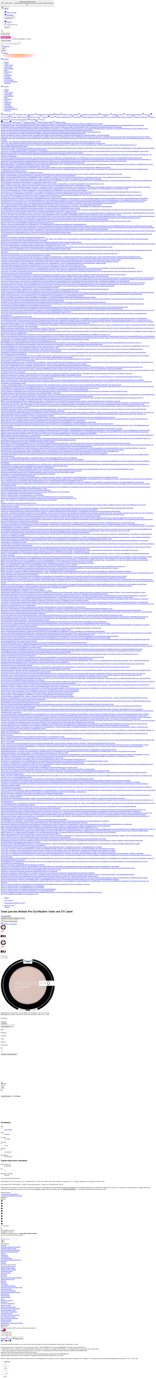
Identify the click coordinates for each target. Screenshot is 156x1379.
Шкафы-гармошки (40, 553)
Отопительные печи (52, 227)
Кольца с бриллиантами (86, 461)
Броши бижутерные (100, 342)
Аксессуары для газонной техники (101, 282)
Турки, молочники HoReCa (126, 432)
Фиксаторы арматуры (126, 230)
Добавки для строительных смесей (120, 221)
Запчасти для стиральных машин (42, 492)
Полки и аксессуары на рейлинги (85, 200)
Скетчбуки (10, 449)
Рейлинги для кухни (102, 200)
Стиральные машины (11, 81)
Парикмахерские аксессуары (17, 350)
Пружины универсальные (147, 230)
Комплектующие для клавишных (28, 457)
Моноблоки (31, 153)
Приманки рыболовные (62, 406)
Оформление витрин (69, 440)
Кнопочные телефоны (18, 521)
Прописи (28, 483)
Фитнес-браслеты (28, 143)
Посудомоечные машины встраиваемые (75, 125)
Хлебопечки (123, 128)
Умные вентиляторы (88, 547)
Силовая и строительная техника (11, 256)
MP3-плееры (66, 532)
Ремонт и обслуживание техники (11, 500)
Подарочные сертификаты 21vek (11, 498)
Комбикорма (120, 292)
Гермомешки (84, 389)
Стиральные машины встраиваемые (43, 505)
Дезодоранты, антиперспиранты (106, 355)
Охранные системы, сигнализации (89, 550)
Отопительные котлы (14, 227)
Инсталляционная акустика (15, 530)
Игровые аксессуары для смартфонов (19, 526)
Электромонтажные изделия (9, 232)
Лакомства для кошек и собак (44, 412)
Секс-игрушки (5, 469)
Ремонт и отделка (117, 114)
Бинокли (17, 453)
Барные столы (19, 169)
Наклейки (101, 428)
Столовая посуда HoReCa (40, 433)
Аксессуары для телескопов (98, 453)
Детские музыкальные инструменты (28, 320)
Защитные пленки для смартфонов (126, 524)
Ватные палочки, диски (51, 347)
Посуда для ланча (69, 200)
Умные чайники (60, 547)
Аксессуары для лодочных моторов (108, 402)
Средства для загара (22, 360)
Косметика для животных (107, 417)
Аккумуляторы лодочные (126, 402)
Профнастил (123, 226)
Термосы (24, 398)
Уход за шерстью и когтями (91, 417)
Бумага (22, 428)
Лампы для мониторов (119, 161)
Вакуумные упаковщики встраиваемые (94, 127)
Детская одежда (19, 338)
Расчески (28, 350)
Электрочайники (29, 132)
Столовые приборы (81, 192)
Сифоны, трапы (105, 213)
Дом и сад (147, 114)
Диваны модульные (75, 164)
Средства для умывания (74, 346)
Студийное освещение (51, 148)
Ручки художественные (55, 448)
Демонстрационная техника (9, 425)
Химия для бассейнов (52, 287)
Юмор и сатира (42, 488)
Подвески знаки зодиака (54, 466)
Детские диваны (86, 164)
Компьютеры (39, 153)
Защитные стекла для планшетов (77, 526)
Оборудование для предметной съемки (113, 148)
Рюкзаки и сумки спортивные (71, 389)
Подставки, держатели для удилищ (119, 406)
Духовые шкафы (40, 125)
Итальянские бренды (14, 344)
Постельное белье (60, 584)
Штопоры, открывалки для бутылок (131, 195)
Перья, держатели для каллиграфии (73, 448)
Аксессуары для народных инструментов (13, 459)
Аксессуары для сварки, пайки (111, 260)
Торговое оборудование (41, 440)
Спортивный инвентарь (8, 386)
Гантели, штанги (49, 380)
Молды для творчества (14, 446)
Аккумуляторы (5, 299)
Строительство (105, 114)
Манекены (116, 451)
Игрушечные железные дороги (130, 318)
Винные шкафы (85, 123)
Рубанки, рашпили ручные (98, 263)
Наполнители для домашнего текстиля (131, 584)
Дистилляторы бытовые (108, 203)
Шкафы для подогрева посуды (53, 127)
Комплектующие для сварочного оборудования (87, 260)
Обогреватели (112, 508)
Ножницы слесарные (71, 261)
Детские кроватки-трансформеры (52, 175)
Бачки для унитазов (17, 214)
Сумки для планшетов (115, 526)
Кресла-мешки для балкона (52, 187)
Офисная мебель (6, 430)
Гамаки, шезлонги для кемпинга (86, 401)
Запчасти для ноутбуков (34, 493)
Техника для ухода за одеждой (10, 505)
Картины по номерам (14, 445)
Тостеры (71, 128)
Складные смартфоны (31, 521)
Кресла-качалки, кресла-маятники (120, 177)
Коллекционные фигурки (76, 161)
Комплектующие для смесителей (82, 214)
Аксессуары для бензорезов (40, 271)
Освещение (4, 573)
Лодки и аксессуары (7, 402)
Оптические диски (79, 162)
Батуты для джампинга (137, 380)
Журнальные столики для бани (70, 185)
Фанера (33, 224)
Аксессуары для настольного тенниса (64, 391)
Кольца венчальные (11, 461)
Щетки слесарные (113, 261)
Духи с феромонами (31, 472)
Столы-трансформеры (69, 175)
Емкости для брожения (108, 201)
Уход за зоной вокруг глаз (59, 346)
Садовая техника (6, 274)
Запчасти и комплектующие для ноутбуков (14, 493)
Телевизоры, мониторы (8, 141)
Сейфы (48, 430)
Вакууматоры (50, 135)
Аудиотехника (5, 529)
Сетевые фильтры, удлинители (128, 537)
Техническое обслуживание (29, 500)
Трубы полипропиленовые (23, 211)
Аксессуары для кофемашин (75, 136)
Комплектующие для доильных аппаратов (82, 292)
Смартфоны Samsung (63, 519)
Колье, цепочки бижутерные (71, 342)
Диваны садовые (96, 164)
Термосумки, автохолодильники (53, 398)
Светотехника (5, 253)
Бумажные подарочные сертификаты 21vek (34, 498)
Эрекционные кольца (127, 469)
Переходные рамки (36, 303)
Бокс (17, 386)
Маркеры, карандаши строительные (65, 266)
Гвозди (27, 230)
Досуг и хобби (111, 117)
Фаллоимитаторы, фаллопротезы (75, 469)
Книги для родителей (137, 482)
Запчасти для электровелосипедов (62, 496)
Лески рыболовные (49, 406)
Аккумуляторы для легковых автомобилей (42, 299)
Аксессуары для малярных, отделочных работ (107, 268)
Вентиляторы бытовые (23, 508)
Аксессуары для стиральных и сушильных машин (56, 514)
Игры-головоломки (46, 443)
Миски (146, 198)
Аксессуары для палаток (18, 394)
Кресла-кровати (84, 552)
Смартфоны (8, 78)
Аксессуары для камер (67, 145)
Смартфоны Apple (39, 519)
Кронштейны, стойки (25, 151)
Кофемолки (64, 132)
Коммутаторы (78, 540)
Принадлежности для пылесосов (33, 513)
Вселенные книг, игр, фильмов (45, 480)
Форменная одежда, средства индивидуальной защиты (17, 373)
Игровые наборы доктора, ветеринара (131, 321)
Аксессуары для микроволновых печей (34, 136)
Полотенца (80, 584)
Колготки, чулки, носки (21, 362)
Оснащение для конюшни (88, 422)
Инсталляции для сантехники (25, 216)
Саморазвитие (31, 479)
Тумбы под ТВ (92, 167)
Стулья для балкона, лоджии (73, 188)
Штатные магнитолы (28, 305)
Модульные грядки (90, 279)
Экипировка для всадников (28, 422)
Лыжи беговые (28, 381)
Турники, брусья (22, 385)
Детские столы (50, 169)
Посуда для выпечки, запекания (10, 193)
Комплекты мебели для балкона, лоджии (31, 187)
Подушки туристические (24, 396)
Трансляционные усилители (33, 530)
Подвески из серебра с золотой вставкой (17, 466)
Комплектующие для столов (31, 180)
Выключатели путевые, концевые (74, 234)
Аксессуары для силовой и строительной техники (16, 271)
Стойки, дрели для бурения (100, 256)
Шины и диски (5, 297)
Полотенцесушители (40, 216)
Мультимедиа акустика (17, 529)
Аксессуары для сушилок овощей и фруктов (61, 138)
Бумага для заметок (30, 428)
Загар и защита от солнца (8, 360)
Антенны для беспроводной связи (16, 542)
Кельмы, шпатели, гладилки (32, 268)
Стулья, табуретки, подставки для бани (28, 185)
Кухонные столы (10, 169)
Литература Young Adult (56, 487)
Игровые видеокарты (80, 159)
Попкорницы (89, 130)
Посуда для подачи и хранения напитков (62, 192)
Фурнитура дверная (63, 242)
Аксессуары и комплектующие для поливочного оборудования (30, 281)
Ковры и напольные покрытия (10, 586)
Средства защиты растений (57, 290)
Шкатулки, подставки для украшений (76, 206)
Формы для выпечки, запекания (30, 193)
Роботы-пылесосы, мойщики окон (47, 511)
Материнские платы (69, 154)
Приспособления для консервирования (75, 201)
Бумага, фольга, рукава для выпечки (80, 193)
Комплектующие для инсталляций (115, 218)
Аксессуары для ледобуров (98, 409)
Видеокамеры (26, 145)
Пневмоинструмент (137, 258)
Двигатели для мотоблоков (56, 282)
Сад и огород (5, 279)
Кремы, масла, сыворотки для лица (20, 346)
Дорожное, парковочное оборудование (99, 308)
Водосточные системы (41, 226)
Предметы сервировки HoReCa (22, 433)
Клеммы (20, 232)
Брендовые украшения (14, 342)
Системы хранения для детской (127, 331)
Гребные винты (139, 402)
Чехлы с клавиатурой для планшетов (56, 526)
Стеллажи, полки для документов (90, 571)
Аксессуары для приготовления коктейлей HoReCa (130, 435)
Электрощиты (24, 234)
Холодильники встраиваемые (54, 125)
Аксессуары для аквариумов (17, 420)
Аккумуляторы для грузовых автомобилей (68, 299)
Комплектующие (6, 154)
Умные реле (146, 543)
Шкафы (15, 553)
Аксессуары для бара (7, 195)
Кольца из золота (136, 461)
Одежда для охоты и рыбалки (106, 362)
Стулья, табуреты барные (40, 174)
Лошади (3, 422)
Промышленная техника (8, 441)
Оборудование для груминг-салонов (50, 417)
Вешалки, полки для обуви (124, 430)
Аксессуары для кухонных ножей (32, 196)
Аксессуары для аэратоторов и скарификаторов (72, 284)
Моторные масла (20, 302)
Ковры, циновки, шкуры (27, 586)
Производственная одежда (79, 269)
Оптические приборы (7, 453)
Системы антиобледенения (122, 227)
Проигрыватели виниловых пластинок (105, 529)
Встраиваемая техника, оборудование (12, 125)
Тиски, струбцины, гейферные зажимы (27, 263)
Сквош (117, 391)
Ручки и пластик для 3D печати (118, 445)
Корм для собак (49, 415)
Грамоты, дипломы (116, 428)
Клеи (100, 247)
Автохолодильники (14, 312)
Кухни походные (89, 183)
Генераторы (35, 256)
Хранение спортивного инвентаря (74, 388)
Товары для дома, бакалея (70, 114)
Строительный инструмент (133, 114)
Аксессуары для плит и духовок (47, 517)
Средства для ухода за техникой (134, 517)
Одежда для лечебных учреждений (121, 373)
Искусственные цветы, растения (59, 577)
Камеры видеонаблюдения (26, 550)
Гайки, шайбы (70, 230)
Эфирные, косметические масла (32, 341)
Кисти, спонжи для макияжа (50, 365)
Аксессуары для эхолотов (130, 409)
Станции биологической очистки (115, 278)
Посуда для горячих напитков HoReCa (68, 432)
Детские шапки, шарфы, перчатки (105, 338)
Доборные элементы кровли (86, 226)
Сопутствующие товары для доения (106, 292)
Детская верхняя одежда (87, 338)
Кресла (3, 552)
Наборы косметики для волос (81, 349)
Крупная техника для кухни (9, 123)
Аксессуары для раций (132, 438)
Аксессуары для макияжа (8, 365)
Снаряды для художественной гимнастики (73, 386)
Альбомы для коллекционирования (75, 446)
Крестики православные (64, 464)
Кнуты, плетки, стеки (39, 470)
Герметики (28, 247)
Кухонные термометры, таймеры (64, 198)
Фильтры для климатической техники (63, 516)
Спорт (52, 117)
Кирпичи (26, 222)
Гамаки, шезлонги (58, 183)
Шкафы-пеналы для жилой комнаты (57, 553)
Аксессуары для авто (7, 310)
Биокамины (8, 509)
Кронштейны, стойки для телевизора (45, 565)
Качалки (105, 331)
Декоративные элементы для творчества (33, 446)
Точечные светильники (55, 253)
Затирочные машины (115, 256)
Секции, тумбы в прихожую (23, 179)
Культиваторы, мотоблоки (51, 274)
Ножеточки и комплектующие (52, 196)
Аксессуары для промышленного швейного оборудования (23, 514)
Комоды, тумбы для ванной (60, 167)
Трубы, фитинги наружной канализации (80, 219)
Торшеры (32, 573)
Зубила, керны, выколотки (99, 261)
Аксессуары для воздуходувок (124, 284)
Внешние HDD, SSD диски (35, 162)
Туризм (3, 394)
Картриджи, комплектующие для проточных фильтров (79, 209)
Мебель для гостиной (7, 560)
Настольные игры (19, 443)
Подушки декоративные (97, 584)
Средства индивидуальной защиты (31, 269)
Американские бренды (52, 344)
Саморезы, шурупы (19, 230)
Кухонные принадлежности (9, 198)
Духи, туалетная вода (15, 341)
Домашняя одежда (71, 362)
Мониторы (25, 141)
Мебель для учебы (6, 569)
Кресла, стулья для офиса (46, 571)
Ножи (20, 196)
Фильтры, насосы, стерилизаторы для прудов (75, 278)
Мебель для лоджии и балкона (10, 187)
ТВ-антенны (68, 151)
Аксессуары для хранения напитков (41, 195)
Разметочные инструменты (25, 266)
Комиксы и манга (69, 487)
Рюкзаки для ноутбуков (78, 158)
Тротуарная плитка (48, 222)
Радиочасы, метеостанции (32, 529)
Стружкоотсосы (61, 258)
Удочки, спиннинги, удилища (20, 406)
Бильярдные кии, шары (24, 393)
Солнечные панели (58, 300)
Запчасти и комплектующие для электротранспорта (16, 496)
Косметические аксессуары (67, 365)
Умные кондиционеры (101, 547)
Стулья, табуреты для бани (122, 558)
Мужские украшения (112, 342)
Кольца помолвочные (36, 461)
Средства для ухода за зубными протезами (133, 370)
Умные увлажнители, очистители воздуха (134, 547)
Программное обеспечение (134, 158)
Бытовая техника (8, 114)
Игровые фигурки (27, 321)
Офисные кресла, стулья (18, 430)
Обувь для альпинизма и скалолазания (109, 394)
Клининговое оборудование (24, 441)
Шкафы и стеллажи (7, 553)
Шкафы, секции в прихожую (94, 553)
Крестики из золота (38, 464)
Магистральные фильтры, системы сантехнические (111, 209)
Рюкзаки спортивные (38, 396)
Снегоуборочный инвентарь (100, 289)
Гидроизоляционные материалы (105, 226)
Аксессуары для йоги (21, 380)
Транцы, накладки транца (89, 402)
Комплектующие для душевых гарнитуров (36, 214)
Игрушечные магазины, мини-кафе (83, 321)
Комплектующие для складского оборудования (19, 440)
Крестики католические (79, 464)
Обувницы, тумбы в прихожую (42, 167)
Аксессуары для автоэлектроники (11, 313)
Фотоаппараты (17, 145)
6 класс (43, 483)
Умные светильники (119, 543)
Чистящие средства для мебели (18, 581)
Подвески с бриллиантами (38, 466)
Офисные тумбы (106, 571)
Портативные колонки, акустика (42, 532)
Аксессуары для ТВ (85, 151)
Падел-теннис (123, 391)
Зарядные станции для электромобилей (20, 300)
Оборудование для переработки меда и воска (56, 295)
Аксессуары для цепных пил (121, 282)
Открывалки (90, 201)
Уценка (6, 62)
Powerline (97, 540)
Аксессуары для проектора (99, 151)
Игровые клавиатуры (128, 159)
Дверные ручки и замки (39, 242)
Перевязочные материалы (60, 376)
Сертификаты (34, 119)
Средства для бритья (84, 359)
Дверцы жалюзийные (124, 187)
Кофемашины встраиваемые (119, 125)
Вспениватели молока (74, 132)
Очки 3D (110, 151)
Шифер (117, 226)
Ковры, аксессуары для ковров (44, 586)
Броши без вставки (22, 467)
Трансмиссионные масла (33, 302)
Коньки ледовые (19, 381)
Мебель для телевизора (8, 565)
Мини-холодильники (96, 123)
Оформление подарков (73, 208)
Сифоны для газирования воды (91, 132)
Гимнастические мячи (78, 380)
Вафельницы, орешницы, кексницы (109, 128)
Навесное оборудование (40, 282)
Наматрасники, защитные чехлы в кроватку (105, 568)
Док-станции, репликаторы (84, 539)
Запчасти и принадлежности (19, 119)
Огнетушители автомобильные (29, 308)
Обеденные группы (12, 171)
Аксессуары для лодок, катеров (54, 404)
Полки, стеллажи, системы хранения (58, 177)
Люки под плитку (22, 255)
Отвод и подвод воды (53, 216)
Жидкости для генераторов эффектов (114, 454)
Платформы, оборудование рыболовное (21, 410)
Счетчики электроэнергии (27, 237)
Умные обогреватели (114, 547)
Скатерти (87, 584)
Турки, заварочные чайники (9, 205)
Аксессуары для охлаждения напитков (90, 195)
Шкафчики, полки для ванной (56, 561)
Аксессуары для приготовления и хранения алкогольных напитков (27, 203)
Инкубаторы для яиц (28, 292)
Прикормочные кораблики (41, 410)
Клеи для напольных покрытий (60, 247)
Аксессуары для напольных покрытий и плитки (15, 239)
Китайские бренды (26, 344)
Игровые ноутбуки (53, 159)
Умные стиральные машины (46, 547)
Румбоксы (71, 325)
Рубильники (114, 234)
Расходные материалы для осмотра (22, 378)
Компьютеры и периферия (45, 114)
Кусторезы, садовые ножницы (68, 274)
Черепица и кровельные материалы (23, 226)
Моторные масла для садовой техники (46, 284)
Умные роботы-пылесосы (18, 547)
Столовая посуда (92, 192)
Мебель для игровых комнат (94, 331)
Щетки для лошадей (74, 422)
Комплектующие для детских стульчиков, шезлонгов (39, 329)
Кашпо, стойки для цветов (17, 577)
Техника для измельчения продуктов (12, 133)
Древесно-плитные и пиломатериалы (12, 224)
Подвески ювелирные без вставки (118, 464)
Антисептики (93, 373)
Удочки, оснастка (6, 406)
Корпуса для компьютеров (97, 154)
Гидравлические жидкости (98, 302)
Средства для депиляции (46, 359)
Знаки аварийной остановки (78, 308)
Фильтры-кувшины (96, 205)
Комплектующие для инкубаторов (45, 292)
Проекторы (65, 141)
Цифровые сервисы (7, 503)
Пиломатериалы (81, 224)
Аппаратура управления (102, 234)
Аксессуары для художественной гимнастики (100, 386)
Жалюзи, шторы (6, 576)
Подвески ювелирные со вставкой (97, 464)
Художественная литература (9, 487)
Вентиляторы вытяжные (64, 509)
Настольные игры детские (25, 325)
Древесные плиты (70, 224)
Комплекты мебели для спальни (28, 563)
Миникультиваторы (62, 276)
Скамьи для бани (45, 185)
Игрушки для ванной (80, 320)
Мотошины (62, 297)
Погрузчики (136, 256)
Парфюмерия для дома (49, 341)
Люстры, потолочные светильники (18, 573)
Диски (57, 297)
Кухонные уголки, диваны (60, 164)
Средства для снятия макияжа (100, 346)
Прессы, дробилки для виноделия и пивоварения (85, 203)
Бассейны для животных (14, 415)
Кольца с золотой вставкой (123, 461)
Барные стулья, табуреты (29, 558)
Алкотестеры (16, 308)
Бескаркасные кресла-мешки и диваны (129, 164)
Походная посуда (68, 398)
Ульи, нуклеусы (21, 295)
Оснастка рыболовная (102, 406)
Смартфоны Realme (134, 519)
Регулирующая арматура (17, 218)
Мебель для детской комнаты (10, 334)
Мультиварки (45, 128)
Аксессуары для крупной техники (11, 517)
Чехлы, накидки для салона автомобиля (45, 310)
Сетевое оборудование (8, 540)
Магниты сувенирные (101, 206)
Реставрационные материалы (38, 240)
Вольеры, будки (34, 414)
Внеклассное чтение (19, 483)
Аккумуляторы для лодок (109, 299)
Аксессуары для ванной (85, 561)
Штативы (11, 146)
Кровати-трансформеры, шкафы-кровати (129, 556)
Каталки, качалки (18, 336)
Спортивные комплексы (34, 385)
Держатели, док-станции (92, 534)
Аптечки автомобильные (47, 308)
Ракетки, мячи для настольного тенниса (29, 391)
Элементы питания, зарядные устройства (56, 534)
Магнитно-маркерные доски (26, 425)
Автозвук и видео (6, 303)
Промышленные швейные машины (44, 441)
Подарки (3, 208)
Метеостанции (76, 509)
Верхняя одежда (61, 362)
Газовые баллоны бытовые (89, 509)
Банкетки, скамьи (81, 179)
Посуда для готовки (7, 190)
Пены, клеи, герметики (8, 247)
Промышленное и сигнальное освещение (22, 253)
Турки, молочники (56, 205)
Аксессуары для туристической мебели (68, 399)
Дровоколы (23, 276)
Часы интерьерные (43, 577)
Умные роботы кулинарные (73, 547)
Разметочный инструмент (9, 266)
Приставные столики (133, 169)
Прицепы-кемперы (87, 396)
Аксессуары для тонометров (95, 368)
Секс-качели (78, 470)
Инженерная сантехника (8, 216)
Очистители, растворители (78, 247)
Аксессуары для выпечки (61, 193)
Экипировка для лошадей (45, 422)
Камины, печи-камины (38, 227)
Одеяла (26, 584)
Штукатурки (42, 221)
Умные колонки (57, 532)
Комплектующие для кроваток (13, 329)
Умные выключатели (96, 543)
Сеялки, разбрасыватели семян (36, 276)
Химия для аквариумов (131, 419)
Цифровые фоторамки (20, 146)
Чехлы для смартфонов (87, 524)
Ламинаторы (23, 423)
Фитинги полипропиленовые (41, 211)
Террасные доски (60, 224)
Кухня (3, 172)
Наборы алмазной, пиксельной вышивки (33, 445)
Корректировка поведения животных (120, 414)
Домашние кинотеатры (71, 529)
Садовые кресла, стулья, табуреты (104, 558)
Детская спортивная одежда (124, 338)
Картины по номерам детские (126, 325)
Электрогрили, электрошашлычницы (86, 128)
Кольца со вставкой (62, 461)
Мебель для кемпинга (7, 401)
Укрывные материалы (57, 281)
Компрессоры (22, 258)
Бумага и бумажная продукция (10, 428)
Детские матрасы (75, 334)
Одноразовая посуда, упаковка (117, 200)
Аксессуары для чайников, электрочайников (76, 205)
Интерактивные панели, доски (44, 425)
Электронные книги (33, 522)
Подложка (33, 239)
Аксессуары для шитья (106, 451)
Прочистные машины (35, 219)
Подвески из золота (135, 464)
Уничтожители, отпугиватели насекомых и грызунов (126, 279)
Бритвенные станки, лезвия (30, 359)
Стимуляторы (90, 469)
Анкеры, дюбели (34, 230)
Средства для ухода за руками (65, 355)
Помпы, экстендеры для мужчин (104, 469)
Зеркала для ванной (72, 561)
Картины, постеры (18, 206)
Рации (33, 438)
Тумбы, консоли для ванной (21, 561)
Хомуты (98, 230)
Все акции (5, 59)
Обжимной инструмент (28, 265)
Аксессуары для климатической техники (87, 516)
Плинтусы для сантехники (91, 213)
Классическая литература (41, 487)
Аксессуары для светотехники (86, 253)
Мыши (26, 537)
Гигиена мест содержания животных (97, 414)
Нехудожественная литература (10, 479)
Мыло (11, 355)
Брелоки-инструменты (126, 398)
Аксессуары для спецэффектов (135, 454)
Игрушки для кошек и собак (83, 412)
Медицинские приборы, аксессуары (12, 367)
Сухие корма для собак (12, 412)
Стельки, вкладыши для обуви (61, 363)
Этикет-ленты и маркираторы (94, 438)
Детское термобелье (139, 338)
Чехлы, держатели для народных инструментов (40, 459)
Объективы (51, 145)
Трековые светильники (69, 253)
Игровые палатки (36, 331)
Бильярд (3, 393)
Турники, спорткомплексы (9, 385)
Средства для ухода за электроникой (124, 151)
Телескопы (31, 453)
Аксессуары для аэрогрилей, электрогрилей (105, 138)
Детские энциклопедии (63, 482)
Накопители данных (7, 162)
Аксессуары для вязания (62, 451)
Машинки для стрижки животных (72, 417)
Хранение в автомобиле (132, 310)
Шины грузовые (39, 297)
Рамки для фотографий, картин (42, 206)
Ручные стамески (84, 263)
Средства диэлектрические (31, 232)
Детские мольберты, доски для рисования (24, 326)
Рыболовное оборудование (9, 409)
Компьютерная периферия (9, 537)
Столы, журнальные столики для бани (115, 169)
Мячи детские (65, 323)
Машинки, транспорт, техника (93, 318)
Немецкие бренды (77, 344)
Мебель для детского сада (102, 334)
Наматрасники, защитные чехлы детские (96, 566)
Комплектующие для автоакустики (80, 303)
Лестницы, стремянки (21, 289)
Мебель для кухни (6, 174)
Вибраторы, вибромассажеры (19, 469)
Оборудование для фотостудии (10, 148)
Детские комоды (54, 334)
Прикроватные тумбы (26, 167)
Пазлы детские (37, 325)
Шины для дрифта (49, 297)
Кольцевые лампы (25, 148)
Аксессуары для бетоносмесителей (59, 271)
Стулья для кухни (27, 174)
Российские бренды (89, 344)
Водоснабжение (6, 209)
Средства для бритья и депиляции (11, 359)
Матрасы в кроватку (40, 328)
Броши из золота (33, 467)
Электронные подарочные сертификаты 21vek (62, 498)
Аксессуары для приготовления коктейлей (65, 195)
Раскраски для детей (92, 482)
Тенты (47, 396)
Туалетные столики (61, 169)
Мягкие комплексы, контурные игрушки (108, 385)
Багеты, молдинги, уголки (57, 245)
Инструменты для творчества (55, 446)
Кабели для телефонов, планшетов (18, 527)
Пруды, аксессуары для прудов (52, 278)
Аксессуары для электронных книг (124, 522)
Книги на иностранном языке (99, 487)
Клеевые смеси (26, 221)
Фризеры (11, 130)
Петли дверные (52, 242)
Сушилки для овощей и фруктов (36, 135)
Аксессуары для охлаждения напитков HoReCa (99, 435)
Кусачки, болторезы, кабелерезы (62, 265)
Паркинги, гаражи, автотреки (112, 318)
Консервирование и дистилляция (11, 201)
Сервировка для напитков (22, 195)
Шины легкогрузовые (27, 297)
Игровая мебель (5, 166)
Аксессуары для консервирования (52, 201)
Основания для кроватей (90, 556)
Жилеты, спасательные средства (134, 404)
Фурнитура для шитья (92, 451)
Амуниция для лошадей (13, 422)
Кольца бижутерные (56, 342)
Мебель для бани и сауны (8, 185)
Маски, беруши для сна (112, 584)
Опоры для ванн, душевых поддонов (55, 213)
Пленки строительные (128, 268)
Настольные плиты (74, 123)
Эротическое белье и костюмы (10, 474)
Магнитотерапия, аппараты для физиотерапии (85, 367)
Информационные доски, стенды (127, 425)
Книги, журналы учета (85, 428)
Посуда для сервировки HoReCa (33, 432)
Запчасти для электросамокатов (42, 496)
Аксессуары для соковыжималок (129, 138)
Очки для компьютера (64, 158)
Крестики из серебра (50, 464)
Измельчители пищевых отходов (34, 127)
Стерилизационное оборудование (110, 511)
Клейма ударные (81, 266)
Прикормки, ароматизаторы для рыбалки (82, 406)
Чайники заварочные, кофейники (28, 205)
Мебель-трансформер (7, 175)
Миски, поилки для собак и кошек (102, 412)
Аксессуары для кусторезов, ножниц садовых (20, 284)
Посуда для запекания (46, 193)
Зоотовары (76, 117)
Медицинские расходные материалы (12, 376)
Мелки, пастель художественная (124, 448)
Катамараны (35, 402)
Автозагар (32, 360)
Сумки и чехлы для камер (82, 145)
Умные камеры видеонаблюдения (56, 543)
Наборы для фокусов (54, 323)
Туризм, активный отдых (63, 117)
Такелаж (51, 256)
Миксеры (68, 133)
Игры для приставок (27, 159)
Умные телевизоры (31, 547)
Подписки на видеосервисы (55, 151)
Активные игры (74, 323)
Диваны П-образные (46, 164)
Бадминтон (79, 391)
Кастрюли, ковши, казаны (39, 190)
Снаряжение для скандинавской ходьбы (48, 386)
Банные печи (62, 227)
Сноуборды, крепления (104, 381)
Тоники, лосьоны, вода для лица (41, 346)
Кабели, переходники (142, 151)
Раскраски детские (48, 325)
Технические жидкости (8, 302)
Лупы (36, 453)
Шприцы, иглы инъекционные (99, 376)
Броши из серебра (43, 467)
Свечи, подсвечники (92, 577)
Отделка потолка (6, 245)
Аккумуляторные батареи (76, 534)
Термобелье (32, 362)
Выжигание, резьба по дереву (83, 325)
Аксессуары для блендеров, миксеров (35, 138)
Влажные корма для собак (27, 412)
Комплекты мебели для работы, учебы (61, 430)
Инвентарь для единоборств (27, 386)
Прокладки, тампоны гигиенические (22, 375)
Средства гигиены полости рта (49, 370)
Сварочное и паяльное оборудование (12, 260)
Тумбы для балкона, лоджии (34, 188)
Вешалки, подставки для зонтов (66, 179)
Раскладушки (112, 556)
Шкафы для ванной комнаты (135, 553)
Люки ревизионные (10, 255)
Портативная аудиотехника (9, 532)
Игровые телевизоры (105, 159)
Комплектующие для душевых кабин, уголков (107, 214)
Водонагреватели (16, 209)
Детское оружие (16, 321)
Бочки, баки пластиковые (71, 281)
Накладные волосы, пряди (53, 350)
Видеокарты (40, 154)
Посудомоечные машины (60, 123)
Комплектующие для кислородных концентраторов (63, 368)
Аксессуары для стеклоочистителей (113, 514)
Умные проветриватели (21, 548)
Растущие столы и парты (96, 169)
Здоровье (45, 117)
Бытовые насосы (26, 209)
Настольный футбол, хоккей (65, 443)
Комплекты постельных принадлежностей (41, 584)
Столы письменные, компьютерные (35, 169)
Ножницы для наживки (57, 410)
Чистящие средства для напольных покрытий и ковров (45, 581)
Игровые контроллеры (41, 159)
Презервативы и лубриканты (10, 475)
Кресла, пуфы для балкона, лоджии (92, 188)
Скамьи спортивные (48, 385)
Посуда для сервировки (104, 192)
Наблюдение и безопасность (9, 550)
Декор (2, 577)
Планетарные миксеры (58, 133)
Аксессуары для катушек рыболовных (17, 407)
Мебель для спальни (7, 563)
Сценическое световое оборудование (60, 454)
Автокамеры (92, 297)
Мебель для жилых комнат (9, 177)
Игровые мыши (116, 159)
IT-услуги (33, 503)
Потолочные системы (18, 245)
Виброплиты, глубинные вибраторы (65, 256)
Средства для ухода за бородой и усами (120, 349)
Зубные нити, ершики (74, 370)
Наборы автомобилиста (62, 308)
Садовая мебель (5, 183)
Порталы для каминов (49, 509)
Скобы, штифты (45, 230)
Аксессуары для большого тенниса (104, 391)
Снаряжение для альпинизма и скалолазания (134, 394)
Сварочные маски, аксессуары (63, 260)
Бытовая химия (5, 579)
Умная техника (5, 547)
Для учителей (100, 483)
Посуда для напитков (25, 192)
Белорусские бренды (65, 344)
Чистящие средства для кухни (135, 579)
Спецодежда (91, 269)
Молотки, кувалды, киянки (62, 263)
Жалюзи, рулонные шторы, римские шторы (24, 576)
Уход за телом (5, 355)
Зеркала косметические (83, 365)
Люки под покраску (44, 255)
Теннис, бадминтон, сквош (9, 391)
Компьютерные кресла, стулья (46, 558)
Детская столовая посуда (133, 192)
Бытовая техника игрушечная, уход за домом (128, 320)
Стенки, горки (21, 553)
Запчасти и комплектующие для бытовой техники (16, 492)
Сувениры (4, 206)
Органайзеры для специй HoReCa (108, 432)
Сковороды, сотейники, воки (22, 190)
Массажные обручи (91, 380)
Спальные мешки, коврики (34, 394)
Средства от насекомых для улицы (21, 399)
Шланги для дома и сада (48, 279)
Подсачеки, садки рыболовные (74, 409)
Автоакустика (26, 303)
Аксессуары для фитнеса (36, 380)
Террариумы (101, 419)
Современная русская (14, 488)
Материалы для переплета (73, 423)
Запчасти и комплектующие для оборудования (139, 278)
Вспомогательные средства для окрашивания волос (72, 352)
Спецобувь (98, 269)
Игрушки (3, 318)
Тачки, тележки (33, 289)
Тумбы (17, 167)
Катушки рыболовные (36, 406)
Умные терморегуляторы (24, 545)
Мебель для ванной (7, 561)
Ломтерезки (81, 133)
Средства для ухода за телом (30, 355)
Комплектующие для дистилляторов (59, 203)
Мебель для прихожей (7, 179)
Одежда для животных (66, 414)
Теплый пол (99, 227)
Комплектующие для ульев (34, 295)
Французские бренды (38, 344)
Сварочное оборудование (31, 260)
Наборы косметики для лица (35, 347)
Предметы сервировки (119, 192)
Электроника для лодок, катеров (35, 404)
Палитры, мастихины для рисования (112, 449)
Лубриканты (7, 378)
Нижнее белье (10, 362)
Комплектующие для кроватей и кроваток (71, 180)
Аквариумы (15, 419)
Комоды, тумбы (5, 167)
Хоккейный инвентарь (75, 381)
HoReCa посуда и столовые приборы (12, 432)
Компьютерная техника (8, 153)
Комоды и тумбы (84, 177)
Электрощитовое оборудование (10, 234)
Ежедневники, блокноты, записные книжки (49, 428)
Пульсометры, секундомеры (24, 389)
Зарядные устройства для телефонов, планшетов (41, 524)
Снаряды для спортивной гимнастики (126, 386)
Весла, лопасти (76, 402)
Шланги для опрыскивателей (120, 281)
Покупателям (8, 18)
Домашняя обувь (10, 363)
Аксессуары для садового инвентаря (61, 289)
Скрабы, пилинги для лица (118, 346)
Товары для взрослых (141, 117)
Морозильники (48, 123)
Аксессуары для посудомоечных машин (89, 517)
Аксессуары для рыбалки (115, 409)
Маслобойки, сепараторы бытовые (98, 135)
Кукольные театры (11, 320)
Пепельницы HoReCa (12, 436)
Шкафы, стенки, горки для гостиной (61, 560)
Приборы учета (5, 237)
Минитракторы (51, 276)
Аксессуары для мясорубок (15, 138)
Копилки (10, 206)
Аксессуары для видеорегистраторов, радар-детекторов (99, 313)
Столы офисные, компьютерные (36, 430)
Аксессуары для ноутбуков (49, 158)
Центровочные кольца (81, 297)
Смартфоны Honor (75, 519)
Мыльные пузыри (66, 321)
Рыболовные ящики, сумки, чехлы (54, 409)
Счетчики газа (14, 237)
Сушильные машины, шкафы (104, 505)
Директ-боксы (44, 454)
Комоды (12, 167)
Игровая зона (5, 159)
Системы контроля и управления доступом (113, 550)
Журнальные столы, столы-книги (100, 177)
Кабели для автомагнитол (43, 305)
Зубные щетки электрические (23, 370)
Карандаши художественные (39, 448)
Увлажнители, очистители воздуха (83, 508)
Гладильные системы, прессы (122, 505)
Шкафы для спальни (88, 563)
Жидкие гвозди (20, 247)
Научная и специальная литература (136, 479)
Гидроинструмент (127, 256)
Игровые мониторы (93, 159)
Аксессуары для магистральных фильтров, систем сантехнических (78, 218)
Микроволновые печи (34, 128)
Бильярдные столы (11, 393)
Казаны (54, 399)
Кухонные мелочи (138, 198)
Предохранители (123, 234)
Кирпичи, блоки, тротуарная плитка (12, 222)
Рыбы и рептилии (6, 419)
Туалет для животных (130, 412)
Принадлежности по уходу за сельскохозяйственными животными (27, 294)
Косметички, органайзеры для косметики (29, 365)
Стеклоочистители (94, 511)
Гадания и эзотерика (123, 443)
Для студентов (91, 483)
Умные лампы (86, 543)
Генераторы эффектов (78, 454)
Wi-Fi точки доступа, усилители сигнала (46, 540)
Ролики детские (93, 336)
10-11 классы (63, 483)
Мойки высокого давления (76, 276)
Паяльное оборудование (46, 260)
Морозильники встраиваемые (15, 127)
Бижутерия (4, 342)
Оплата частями (11, 12)
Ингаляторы (33, 367)
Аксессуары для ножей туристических (98, 398)
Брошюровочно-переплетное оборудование (40, 423)
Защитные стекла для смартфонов (104, 524)
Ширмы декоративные (118, 577)
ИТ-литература (40, 479)
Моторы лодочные (45, 402)
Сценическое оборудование (9, 454)
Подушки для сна (18, 584)
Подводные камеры (38, 409)
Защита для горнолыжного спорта (15, 383)
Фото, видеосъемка (7, 145)
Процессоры (109, 154)
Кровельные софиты (71, 226)
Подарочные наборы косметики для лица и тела (39, 208)
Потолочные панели (31, 245)
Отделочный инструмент (8, 268)
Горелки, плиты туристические (51, 394)
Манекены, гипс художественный (86, 449)
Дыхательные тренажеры (45, 367)
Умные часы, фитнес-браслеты (56, 143)
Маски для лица (86, 346)
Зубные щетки (63, 370)
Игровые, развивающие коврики (64, 320)
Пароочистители (63, 511)
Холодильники (9, 80)
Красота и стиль (35, 117)
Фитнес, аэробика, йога (8, 380)
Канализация (5, 219)
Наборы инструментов (22, 261)
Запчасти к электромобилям (146, 336)
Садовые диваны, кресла (18, 183)
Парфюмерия (5, 341)
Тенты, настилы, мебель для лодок (61, 402)
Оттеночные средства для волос (98, 352)
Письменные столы (32, 569)
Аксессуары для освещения (29, 574)
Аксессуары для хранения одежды (142, 362)
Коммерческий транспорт (9, 316)
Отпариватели (63, 505)
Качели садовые (69, 183)
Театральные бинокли (44, 453)
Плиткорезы (20, 268)
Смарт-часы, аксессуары (8, 143)
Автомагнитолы (17, 303)
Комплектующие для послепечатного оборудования (97, 423)
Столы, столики (17, 174)
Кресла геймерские (16, 166)
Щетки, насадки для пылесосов (52, 513)
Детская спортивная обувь (32, 339)
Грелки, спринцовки (115, 376)
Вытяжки (30, 123)
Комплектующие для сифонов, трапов (60, 214)
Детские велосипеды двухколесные (34, 336)
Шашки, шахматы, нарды (32, 443)
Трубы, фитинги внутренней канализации (55, 219)
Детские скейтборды (82, 336)
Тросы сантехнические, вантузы (19, 219)
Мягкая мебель (5, 164)
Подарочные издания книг (116, 487)
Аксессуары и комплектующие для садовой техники (17, 282)
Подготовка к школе (130, 483)
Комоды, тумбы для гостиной (41, 560)
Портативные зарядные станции (42, 300)
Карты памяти (43, 145)
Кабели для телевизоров (39, 151)
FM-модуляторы (47, 303)
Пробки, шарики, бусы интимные (38, 469)
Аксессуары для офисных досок (82, 425)
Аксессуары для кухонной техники (11, 136)
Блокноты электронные (70, 428)
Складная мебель (77, 394)
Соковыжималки (55, 132)
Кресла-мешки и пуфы (16, 552)
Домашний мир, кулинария (86, 479)
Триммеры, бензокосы (18, 274)
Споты (69, 573)
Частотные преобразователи (137, 234)
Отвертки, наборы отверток (56, 261)
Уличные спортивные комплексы (65, 385)
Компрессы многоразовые (65, 357)
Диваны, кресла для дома (25, 177)
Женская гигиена (6, 375)
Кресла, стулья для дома (120, 560)
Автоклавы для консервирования (38, 130)
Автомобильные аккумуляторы (19, 299)
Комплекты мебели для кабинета (121, 571)
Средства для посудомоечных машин (112, 517)
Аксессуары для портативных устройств (13, 534)
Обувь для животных (79, 414)
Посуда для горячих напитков (41, 192)
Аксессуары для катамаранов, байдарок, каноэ (110, 404)
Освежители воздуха (88, 581)
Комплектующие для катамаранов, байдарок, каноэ (80, 404)
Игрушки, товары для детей (19, 117)
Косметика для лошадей (60, 422)
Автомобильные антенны (82, 307)
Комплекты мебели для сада (44, 183)
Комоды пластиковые (104, 167)
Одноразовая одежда (104, 373)
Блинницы (17, 130)
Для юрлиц (9, 15)
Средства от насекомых (102, 581)
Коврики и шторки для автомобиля (68, 310)
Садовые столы (83, 169)
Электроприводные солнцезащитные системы (112, 576)
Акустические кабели (86, 530)
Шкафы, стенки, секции (40, 177)
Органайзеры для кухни (41, 200)
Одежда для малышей (62, 339)
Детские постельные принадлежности (58, 328)
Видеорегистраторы (18, 307)
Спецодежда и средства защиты (10, 269)
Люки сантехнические (51, 218)
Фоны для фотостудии (38, 148)
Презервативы (126, 376)
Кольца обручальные (23, 461)
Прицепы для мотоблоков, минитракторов (77, 282)
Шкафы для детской (25, 334)
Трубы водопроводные (67, 216)
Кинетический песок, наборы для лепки (105, 325)
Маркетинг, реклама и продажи (22, 477)
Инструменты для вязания (47, 451)
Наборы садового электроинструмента (96, 276)
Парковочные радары (96, 307)
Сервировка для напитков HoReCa (74, 435)
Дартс (75, 443)
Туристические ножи (79, 398)
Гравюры (99, 445)
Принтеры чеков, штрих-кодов (62, 438)
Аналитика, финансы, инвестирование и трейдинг (64, 477)
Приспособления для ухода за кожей (16, 347)
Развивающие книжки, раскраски (45, 482)
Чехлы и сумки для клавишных (67, 457)
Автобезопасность (6, 308)
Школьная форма (29, 338)
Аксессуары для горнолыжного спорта (123, 381)
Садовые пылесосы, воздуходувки (109, 274)
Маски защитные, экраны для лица (45, 373)
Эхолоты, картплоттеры (24, 409)
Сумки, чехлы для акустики (121, 530)
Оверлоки (92, 505)
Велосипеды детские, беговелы (54, 336)
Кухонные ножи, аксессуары (9, 196)
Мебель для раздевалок (13, 388)
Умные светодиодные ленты (134, 543)
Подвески (4, 464)
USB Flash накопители (20, 162)
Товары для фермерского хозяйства (11, 292)
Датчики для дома (72, 550)
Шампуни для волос (17, 349)
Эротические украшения (47, 474)
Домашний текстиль (7, 584)
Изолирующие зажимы (64, 232)
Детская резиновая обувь (48, 339)
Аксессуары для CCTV (41, 550)
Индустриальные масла (69, 302)
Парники (58, 279)
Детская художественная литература (24, 482)
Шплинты (136, 230)
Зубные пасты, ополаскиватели (90, 370)
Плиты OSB (27, 224)
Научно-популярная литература (54, 479)
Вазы (70, 577)
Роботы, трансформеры (58, 318)
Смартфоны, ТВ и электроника (25, 114)
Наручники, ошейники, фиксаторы (22, 470)
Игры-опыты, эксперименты (39, 323)
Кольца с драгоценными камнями (104, 461)
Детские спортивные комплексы (75, 331)
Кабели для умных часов (97, 143)
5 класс (39, 483)
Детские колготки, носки (58, 338)
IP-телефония (120, 540)
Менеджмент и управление (40, 477)
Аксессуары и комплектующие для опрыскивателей (95, 281)
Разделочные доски (48, 198)
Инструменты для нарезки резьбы (43, 266)
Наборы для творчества (61, 325)
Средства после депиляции (62, 359)
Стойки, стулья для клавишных (48, 457)
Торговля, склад (6, 438)
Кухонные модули (22, 172)
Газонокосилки (38, 274)
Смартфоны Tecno (122, 519)
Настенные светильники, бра (80, 573)
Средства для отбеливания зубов (110, 370)
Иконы (110, 206)
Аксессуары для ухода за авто (29, 312)
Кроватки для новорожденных (43, 556)
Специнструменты (78, 265)
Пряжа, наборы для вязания (30, 451)
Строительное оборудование (9, 258)
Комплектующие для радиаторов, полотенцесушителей (123, 216)
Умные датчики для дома (74, 543)
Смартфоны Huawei (87, 519)
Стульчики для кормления (96, 174)
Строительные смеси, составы (77, 221)
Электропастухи (60, 294)
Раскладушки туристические (72, 396)
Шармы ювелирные (13, 464)
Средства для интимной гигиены (44, 375)
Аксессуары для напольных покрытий (17, 240)
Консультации (25, 500)
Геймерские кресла (61, 558)
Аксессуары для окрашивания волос (15, 354)
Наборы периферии (47, 537)
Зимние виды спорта (7, 381)
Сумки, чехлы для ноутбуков (94, 158)
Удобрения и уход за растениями (11, 290)
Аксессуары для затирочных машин (121, 271)
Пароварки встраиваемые (114, 127)
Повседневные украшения (29, 342)
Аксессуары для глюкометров (113, 368)
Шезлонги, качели (133, 328)
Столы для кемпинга (58, 401)
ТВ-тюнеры (75, 151)
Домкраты (69, 258)
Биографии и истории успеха (89, 477)
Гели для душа (17, 355)
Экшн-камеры (34, 145)
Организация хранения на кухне (11, 200)
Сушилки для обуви (13, 506)
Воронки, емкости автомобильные (48, 312)
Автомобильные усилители (60, 303)
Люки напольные (33, 255)
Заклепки (78, 230)
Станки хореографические (28, 388)
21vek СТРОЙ (8, 65)
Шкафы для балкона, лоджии (108, 187)
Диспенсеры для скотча (85, 268)
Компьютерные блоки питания (53, 154)
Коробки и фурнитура (7, 242)
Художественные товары (8, 448)
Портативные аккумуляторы (34, 534)
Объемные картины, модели (69, 445)
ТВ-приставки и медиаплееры (52, 141)
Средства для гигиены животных (49, 414)
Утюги (57, 505)
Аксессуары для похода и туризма (11, 398)
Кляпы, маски (69, 470)
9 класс (57, 483)
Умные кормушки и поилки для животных (62, 548)
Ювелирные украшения (125, 117)
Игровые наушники (141, 159)
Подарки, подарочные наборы (15, 208)
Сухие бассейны (113, 331)
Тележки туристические (56, 396)
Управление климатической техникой (142, 227)
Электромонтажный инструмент (11, 265)
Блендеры (26, 133)
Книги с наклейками (105, 482)
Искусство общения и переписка (108, 477)
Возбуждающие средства (44, 472)
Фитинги (101, 218)
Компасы (113, 398)
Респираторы (60, 373)
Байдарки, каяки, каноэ (24, 402)
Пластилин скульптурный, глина (24, 449)
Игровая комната (6, 331)
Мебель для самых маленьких (10, 328)
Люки (2, 255)
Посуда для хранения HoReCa (57, 433)
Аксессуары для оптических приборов (78, 453)
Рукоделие (4, 451)
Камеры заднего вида (123, 313)
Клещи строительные (84, 261)
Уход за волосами (6, 349)
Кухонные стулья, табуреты (13, 558)
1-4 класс (34, 483)
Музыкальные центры (57, 529)
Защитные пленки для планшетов (98, 526)
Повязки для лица (69, 373)
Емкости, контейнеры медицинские (79, 376)
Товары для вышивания (14, 451)
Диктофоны (73, 532)
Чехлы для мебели (13, 182)
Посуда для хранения (27, 200)
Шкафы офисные (75, 571)
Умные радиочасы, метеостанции (38, 548)
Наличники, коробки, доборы (23, 242)
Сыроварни (51, 130)
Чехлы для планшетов (38, 526)
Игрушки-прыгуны (108, 320)
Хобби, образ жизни (29, 480)
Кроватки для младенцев (26, 328)
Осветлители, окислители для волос (45, 352)
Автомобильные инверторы (55, 307)
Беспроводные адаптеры (66, 540)
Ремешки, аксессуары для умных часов (78, 143)
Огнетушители (46, 269)
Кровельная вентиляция (144, 226)
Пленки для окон (93, 576)
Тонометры (26, 367)
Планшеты (24, 153)
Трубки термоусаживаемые (48, 232)
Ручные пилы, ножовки (47, 263)
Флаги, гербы (22, 490)
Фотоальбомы (28, 206)
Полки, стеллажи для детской (40, 334)
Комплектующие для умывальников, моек (122, 213)
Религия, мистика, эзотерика (117, 479)
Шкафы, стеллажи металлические (21, 438)
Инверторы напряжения (111, 537)
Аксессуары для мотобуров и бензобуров (19, 273)
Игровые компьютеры (50, 153)
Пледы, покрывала (71, 584)
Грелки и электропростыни (108, 367)
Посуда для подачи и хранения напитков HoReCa (81, 433)
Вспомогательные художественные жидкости (48, 449)
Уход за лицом (5, 346)
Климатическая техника (8, 508)
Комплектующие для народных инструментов (69, 459)
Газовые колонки (26, 227)
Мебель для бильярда (53, 393)
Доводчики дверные (75, 242)
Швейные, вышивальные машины (78, 505)
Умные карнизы (12, 545)
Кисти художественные (107, 448)
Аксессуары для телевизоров (10, 151)
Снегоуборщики (15, 276)
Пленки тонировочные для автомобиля (91, 310)
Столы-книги (22, 171)
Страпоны (117, 469)
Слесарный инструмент (8, 261)
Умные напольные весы (82, 548)
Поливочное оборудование (17, 279)
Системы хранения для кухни (113, 174)
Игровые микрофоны (26, 161)
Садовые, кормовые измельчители (87, 274)
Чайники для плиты (45, 205)
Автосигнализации (30, 307)
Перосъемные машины (93, 294)
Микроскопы (24, 453)
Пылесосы (7, 83)
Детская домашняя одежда (43, 338)
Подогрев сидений (65, 312)
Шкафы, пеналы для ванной (38, 561)
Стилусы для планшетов (129, 526)
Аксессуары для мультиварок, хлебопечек (97, 136)
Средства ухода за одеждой (123, 362)
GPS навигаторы (41, 307)
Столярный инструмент (8, 263)
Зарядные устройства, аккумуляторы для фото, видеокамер (108, 145)
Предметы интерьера (58, 206)
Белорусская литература (82, 487)
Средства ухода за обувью (79, 363)
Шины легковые (15, 297)
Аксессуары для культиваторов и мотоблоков (101, 284)
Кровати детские (64, 334)
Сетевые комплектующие (108, 540)
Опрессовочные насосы (133, 218)
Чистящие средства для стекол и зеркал (88, 579)
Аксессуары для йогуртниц (83, 138)
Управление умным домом (21, 543)
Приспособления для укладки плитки (121, 239)
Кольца (3, 461)
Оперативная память (30, 154)
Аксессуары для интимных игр (55, 470)
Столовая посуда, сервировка (10, 192)
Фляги (118, 398)
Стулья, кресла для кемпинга (43, 401)
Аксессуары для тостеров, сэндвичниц (122, 136)
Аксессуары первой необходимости (114, 310)
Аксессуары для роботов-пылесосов (73, 513)
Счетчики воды (40, 237)
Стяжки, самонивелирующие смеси (57, 221)
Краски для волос (28, 352)
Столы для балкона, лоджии (91, 187)
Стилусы (38, 537)
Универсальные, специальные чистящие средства (61, 579)
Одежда (3, 362)
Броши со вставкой (11, 467)
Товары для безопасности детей (46, 182)
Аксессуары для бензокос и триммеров (22, 286)
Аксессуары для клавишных (9, 457)
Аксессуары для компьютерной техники (13, 158)
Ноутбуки (7, 76)
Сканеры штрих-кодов (78, 438)
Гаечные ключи (43, 261)
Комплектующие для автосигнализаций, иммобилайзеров (39, 313)
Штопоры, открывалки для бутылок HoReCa (50, 435)
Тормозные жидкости (83, 302)
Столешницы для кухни (35, 172)
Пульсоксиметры (58, 367)
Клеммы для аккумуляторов (125, 299)
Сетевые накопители (59, 162)
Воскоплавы (74, 359)
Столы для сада (99, 183)
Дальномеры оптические (58, 453)
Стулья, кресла (74, 177)
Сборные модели (84, 323)
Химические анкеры (107, 230)
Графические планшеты (23, 448)
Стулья (3, 558)
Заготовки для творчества (136, 445)
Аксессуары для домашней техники (12, 513)
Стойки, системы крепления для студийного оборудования (28, 149)
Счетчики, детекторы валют (44, 438)
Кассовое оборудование (55, 440)
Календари (95, 428)
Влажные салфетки (51, 357)
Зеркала (15, 563)
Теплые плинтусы (108, 227)
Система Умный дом (7, 543)
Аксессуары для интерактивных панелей (104, 425)
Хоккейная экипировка (89, 381)
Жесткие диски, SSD (17, 154)
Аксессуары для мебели (91, 180)
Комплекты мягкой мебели (109, 164)
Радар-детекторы (69, 307)
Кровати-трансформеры (34, 175)
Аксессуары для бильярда (39, 393)
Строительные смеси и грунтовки (11, 221)
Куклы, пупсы (80, 318)
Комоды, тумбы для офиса (108, 430)
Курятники (51, 294)
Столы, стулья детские (19, 569)
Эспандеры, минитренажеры (63, 380)
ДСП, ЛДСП (40, 224)
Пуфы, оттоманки (74, 552)
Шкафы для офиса (94, 430)
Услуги (6, 73)
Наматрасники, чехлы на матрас (73, 556)
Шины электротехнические (55, 234)
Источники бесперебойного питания (64, 537)
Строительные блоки (35, 222)
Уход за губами (131, 346)
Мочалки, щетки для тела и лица (35, 357)
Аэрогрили (24, 128)
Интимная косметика (7, 472)
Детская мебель (5, 566)
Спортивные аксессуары (8, 389)
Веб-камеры (141, 537)
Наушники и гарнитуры (25, 532)
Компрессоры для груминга (30, 417)
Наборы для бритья (60, 208)
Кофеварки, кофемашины (42, 132)
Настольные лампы (61, 573)
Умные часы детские (40, 143)
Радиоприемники (45, 529)
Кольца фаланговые (49, 461)
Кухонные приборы (24, 198)
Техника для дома (6, 511)
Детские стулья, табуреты (75, 558)
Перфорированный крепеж (58, 230)
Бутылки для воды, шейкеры (53, 389)
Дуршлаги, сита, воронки (81, 198)
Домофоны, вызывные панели (58, 550)
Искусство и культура (16, 480)
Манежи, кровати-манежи (103, 328)
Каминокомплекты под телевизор (67, 565)
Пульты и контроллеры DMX (94, 454)
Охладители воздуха (55, 508)
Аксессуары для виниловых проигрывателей (131, 529)
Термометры (67, 367)
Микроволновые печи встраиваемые (99, 125)
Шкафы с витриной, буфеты (76, 553)
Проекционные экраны (76, 141)
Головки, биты (33, 261)
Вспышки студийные (131, 148)
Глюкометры (120, 367)
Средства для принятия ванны (15, 357)
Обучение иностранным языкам (114, 483)
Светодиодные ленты (106, 161)
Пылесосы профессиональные (46, 258)
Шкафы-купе (30, 553)
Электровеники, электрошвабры (78, 511)
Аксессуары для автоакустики (119, 303)
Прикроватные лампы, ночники (45, 573)
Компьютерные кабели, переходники (49, 539)
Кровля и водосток (6, 226)
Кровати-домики (147, 556)
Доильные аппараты (62, 292)
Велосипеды (8, 72)
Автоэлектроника (6, 307)
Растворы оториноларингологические (22, 368)
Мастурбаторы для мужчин (57, 469)
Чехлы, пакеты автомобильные (23, 310)
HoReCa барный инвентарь (9, 435)
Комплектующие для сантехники (11, 213)
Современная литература (26, 487)
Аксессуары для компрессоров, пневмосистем (86, 258)
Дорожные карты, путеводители (42, 399)
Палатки (7, 394)
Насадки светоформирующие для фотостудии (72, 148)
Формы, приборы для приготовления (100, 198)
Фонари (8, 399)
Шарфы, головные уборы (48, 362)
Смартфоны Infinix (111, 519)
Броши (3, 467)
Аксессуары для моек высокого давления (46, 286)
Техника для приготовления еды (11, 128)
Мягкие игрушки (70, 318)
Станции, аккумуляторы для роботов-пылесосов (122, 513)
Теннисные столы (47, 391)
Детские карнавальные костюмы (79, 339)
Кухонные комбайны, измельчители (40, 133)
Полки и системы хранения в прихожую (44, 179)
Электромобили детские (105, 336)
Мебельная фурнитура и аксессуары (12, 180)
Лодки (15, 402)
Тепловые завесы (122, 508)
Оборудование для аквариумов (44, 419)
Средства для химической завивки (118, 352)
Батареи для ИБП (81, 537)
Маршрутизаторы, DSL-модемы (24, 540)
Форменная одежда (91, 362)
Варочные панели (29, 125)
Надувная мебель (79, 183)
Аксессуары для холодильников (67, 517)
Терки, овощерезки (36, 198)
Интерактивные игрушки (43, 318)
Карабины (116, 230)
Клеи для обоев (46, 247)
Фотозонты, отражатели (93, 148)
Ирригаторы (35, 370)
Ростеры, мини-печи (133, 128)
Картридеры (69, 162)
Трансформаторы (90, 234)
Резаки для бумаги (59, 423)
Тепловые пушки (32, 258)
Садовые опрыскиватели (33, 279)
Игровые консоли (62, 153)
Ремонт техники (35, 500)
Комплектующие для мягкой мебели (110, 180)
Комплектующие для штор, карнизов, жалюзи (73, 576)
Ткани (145, 584)
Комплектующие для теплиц (76, 279)
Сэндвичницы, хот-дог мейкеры (59, 128)
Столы (3, 169)
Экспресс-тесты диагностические (43, 378)
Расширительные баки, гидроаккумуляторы (63, 211)
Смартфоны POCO (99, 519)
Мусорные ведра (35, 436)
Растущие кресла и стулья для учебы (64, 569)
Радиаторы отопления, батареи (86, 227)
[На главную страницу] (6, 39)
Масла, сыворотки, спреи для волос (61, 349)
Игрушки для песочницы (94, 320)
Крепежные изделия (7, 230)
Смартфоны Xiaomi (51, 519)
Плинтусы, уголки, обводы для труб (48, 239)
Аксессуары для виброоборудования (81, 271)
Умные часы (19, 143)
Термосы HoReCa (24, 436)
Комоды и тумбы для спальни (60, 563)
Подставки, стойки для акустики (103, 530)
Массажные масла (19, 472)
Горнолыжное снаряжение (41, 381)
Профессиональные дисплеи (92, 141)
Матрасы (15, 556)
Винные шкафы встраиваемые (72, 127)
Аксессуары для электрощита (38, 234)
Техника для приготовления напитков (12, 132)
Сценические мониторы (25, 454)
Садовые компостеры (103, 279)
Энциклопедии (59, 480)
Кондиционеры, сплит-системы (39, 508)
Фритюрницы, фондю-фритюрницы (66, 130)
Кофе (5, 70)
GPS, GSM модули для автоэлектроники (69, 313)
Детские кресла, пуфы (51, 552)
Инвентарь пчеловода (77, 295)
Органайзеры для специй (56, 200)
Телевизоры (8, 75)
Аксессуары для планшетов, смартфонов (100, 522)
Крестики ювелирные (25, 464)
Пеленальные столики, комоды (78, 167)
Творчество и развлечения (9, 325)
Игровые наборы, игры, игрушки (19, 323)
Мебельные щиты (49, 224)
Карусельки (61, 331)
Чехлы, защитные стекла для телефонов (68, 524)
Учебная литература (7, 483)
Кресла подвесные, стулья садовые (71, 187)
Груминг (3, 417)
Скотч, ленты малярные (70, 268)
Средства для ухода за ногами (125, 355)
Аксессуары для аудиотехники (51, 530)
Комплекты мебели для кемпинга (24, 401)
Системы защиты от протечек (34, 218)
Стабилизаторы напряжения (95, 537)
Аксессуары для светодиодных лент (106, 253)
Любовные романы (27, 488)
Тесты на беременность (45, 376)
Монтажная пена (36, 247)
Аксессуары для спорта (92, 388)
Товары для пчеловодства (9, 295)
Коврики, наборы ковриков (61, 586)
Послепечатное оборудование (10, 423)
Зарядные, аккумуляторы (68, 539)
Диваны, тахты (14, 164)
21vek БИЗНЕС (9, 68)
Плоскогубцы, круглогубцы (44, 265)
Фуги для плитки (81, 239)
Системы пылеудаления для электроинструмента (115, 258)
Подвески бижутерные (87, 342)
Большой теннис (88, 391)
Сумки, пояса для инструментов (61, 269)
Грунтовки (106, 221)
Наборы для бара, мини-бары (111, 195)
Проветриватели (17, 509)
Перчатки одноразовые (82, 373)
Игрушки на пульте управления (25, 318)
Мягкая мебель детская (87, 334)
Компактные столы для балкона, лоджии (115, 188)
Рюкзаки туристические (89, 394)
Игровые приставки (15, 159)
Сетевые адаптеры (88, 540)
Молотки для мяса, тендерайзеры (122, 198)
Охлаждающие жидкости (48, 302)
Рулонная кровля (132, 226)
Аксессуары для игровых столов (87, 443)
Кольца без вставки (73, 461)
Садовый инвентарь (44, 289)
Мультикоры (36, 454)
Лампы (141, 573)
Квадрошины (70, 297)
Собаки (3, 412)
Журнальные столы (73, 169)
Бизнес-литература (6, 477)
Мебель (57, 114)
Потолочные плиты (43, 245)
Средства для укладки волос (99, 349)
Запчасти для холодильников (61, 492)
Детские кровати (28, 556)
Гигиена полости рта (7, 370)
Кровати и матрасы (7, 556)
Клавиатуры (31, 537)
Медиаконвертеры (129, 540)
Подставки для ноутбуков (33, 158)
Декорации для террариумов (76, 420)
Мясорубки (74, 133)
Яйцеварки (81, 130)
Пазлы (54, 443)
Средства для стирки (16, 579)
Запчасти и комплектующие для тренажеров (14, 495)
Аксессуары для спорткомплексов (16, 333)
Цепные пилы (29, 274)
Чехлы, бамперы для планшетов (78, 522)
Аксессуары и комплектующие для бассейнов (15, 287)
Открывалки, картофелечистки (64, 135)
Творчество (4, 445)
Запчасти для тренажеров (36, 495)
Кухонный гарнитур (11, 172)
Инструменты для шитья (77, 451)
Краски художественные (92, 448)
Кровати (20, 556)
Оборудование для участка (9, 278)
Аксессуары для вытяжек (29, 517)
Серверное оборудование (75, 153)
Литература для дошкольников (121, 482)
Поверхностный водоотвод (56, 226)
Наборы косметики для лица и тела (85, 355)
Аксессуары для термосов (35, 398)
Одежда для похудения (104, 380)
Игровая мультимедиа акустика (42, 161)
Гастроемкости (82, 190)
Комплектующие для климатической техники (15, 516)
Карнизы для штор (53, 576)
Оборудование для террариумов (35, 420)
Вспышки (58, 145)
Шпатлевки (34, 221)
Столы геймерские (13, 161)
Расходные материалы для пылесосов (95, 513)
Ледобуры (87, 409)
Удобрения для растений (28, 290)
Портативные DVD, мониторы (100, 303)
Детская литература (7, 482)
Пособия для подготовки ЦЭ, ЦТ (77, 483)
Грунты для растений (42, 290)
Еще (6, 27)
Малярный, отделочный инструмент (52, 268)
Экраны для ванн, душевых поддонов (32, 213)
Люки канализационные (100, 219)
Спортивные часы (38, 389)
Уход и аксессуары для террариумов (56, 420)
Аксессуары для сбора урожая (82, 289)
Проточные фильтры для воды (41, 209)
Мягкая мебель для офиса (81, 430)
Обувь (3, 363)
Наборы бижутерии (125, 342)
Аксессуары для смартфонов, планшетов (13, 524)
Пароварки (24, 130)
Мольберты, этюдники (69, 449)
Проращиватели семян (81, 135)
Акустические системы (85, 529)
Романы (35, 488)
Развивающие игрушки (46, 320)
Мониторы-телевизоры (36, 141)
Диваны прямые (24, 164)
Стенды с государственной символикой (38, 490)
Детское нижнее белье (73, 338)
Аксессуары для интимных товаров (63, 472)
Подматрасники (103, 556)
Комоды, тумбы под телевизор (24, 565)
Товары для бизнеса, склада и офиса (93, 117)
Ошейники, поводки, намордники (64, 412)
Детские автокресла (117, 308)
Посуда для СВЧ (52, 190)
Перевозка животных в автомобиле (18, 414)
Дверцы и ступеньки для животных (33, 415)
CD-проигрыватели (83, 532)
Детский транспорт (7, 336)
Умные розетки (108, 543)
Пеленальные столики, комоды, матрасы (82, 328)
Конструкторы (10, 318)
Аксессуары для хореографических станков (50, 388)
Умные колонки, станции (38, 543)
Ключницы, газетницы (94, 179)
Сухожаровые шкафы (40, 368)
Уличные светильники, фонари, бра (128, 573)
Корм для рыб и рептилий (27, 419)
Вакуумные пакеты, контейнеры (57, 136)
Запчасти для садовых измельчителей (102, 286)
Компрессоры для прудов (97, 278)
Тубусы (99, 449)
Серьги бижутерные (44, 342)
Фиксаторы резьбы (93, 247)
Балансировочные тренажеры (120, 380)
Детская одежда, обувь (8, 338)
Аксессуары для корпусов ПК (135, 154)
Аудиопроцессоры (16, 305)
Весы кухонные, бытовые (18, 135)
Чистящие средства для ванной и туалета (113, 579)
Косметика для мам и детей (47, 355)
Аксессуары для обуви (45, 363)
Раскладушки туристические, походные (108, 401)
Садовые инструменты (8, 289)
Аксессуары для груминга (14, 417)
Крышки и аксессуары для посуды (67, 190)
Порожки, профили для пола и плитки (98, 239)
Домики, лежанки (118, 412)
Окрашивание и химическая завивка (12, 352)
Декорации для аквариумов (62, 419)
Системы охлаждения (82, 154)
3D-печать (105, 445)
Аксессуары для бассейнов (37, 287)
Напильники (75, 263)
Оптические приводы (119, 154)
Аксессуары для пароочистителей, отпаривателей (87, 514)
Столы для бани (56, 185)
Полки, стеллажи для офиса (141, 430)
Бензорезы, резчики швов (84, 256)
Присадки (59, 302)
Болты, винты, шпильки (88, 230)
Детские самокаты (70, 336)
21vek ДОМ (8, 67)
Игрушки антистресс (54, 321)
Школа (6, 63)
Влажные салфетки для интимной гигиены (68, 375)
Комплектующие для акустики (69, 530)
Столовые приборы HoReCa (89, 432)
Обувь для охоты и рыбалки (30, 363)
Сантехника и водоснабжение (89, 114)
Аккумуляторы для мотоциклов (91, 299)
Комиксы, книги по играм (78, 482)
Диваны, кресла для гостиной (23, 560)
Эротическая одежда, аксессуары (29, 474)
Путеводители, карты (101, 479)
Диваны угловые (34, 164)
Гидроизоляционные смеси (94, 221)
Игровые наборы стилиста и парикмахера (107, 321)
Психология (23, 479)
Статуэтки (91, 206)
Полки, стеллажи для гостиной (82, 560)
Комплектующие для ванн (75, 213)
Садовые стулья (30, 183)
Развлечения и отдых (7, 443)
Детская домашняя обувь (16, 339)
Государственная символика (9, 490)
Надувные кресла (63, 552)
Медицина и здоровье (71, 479)
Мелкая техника (6, 135)
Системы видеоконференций (63, 425)
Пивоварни (97, 201)
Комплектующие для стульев (49, 180)
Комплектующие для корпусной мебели (133, 180)
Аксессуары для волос (38, 350)
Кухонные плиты (38, 123)
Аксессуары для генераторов (101, 271)
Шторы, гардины (42, 576)
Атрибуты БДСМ (6, 470)
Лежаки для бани (85, 185)
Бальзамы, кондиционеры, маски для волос (37, 349)
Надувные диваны (147, 164)
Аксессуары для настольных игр (107, 443)
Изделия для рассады (72, 290)
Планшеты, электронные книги (10, 522)
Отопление (4, 227)
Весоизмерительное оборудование (114, 438)
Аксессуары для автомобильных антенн (115, 307)
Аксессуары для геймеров (60, 161)
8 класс (52, 483)
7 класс (48, 483)
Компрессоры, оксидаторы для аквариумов (84, 419)
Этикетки (107, 428)
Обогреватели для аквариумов (114, 419)
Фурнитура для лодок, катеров (15, 404)
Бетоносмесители (26, 256)
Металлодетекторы (132, 550)
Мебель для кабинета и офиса (10, 571)
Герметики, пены (107, 247)
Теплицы (64, 279)
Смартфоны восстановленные (24, 519)
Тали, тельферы (44, 256)
